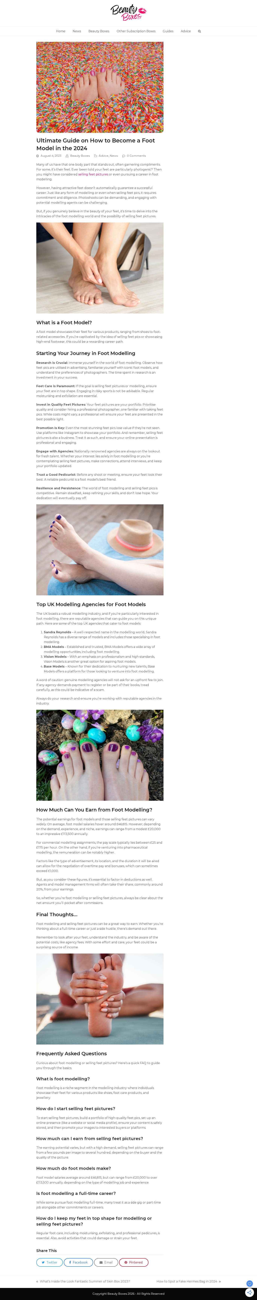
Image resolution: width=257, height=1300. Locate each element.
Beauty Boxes (80, 156)
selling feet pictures (93, 174)
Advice (103, 156)
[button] (199, 31)
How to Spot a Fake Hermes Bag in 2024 (187, 1282)
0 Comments (136, 156)
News (114, 156)
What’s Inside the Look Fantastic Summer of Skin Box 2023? (83, 1282)
